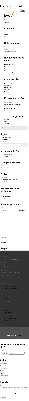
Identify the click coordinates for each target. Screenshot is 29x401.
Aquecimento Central (10, 51)
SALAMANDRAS (8, 312)
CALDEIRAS (7, 310)
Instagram (7, 299)
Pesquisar (3, 141)
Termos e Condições (10, 286)
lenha (5, 47)
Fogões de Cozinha (9, 108)
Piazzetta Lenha (9, 64)
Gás (5, 32)
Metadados (19, 335)
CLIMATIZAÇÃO (8, 316)
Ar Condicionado (9, 83)
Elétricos (6, 71)
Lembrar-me (4, 368)
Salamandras (11, 43)
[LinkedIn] (2, 240)
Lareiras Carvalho (12, 6)
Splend (6, 156)
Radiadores (7, 89)
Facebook (7, 297)
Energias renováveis (15, 98)
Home (4, 128)
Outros (6, 110)
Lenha (6, 34)
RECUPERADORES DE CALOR (12, 314)
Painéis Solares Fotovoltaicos (12, 104)
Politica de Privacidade (10, 288)
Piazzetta (7, 154)
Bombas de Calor (9, 85)
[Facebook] (1, 240)
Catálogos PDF (16, 116)
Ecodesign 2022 (10, 204)
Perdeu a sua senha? (6, 371)
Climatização (11, 79)
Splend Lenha (8, 66)
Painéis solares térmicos (11, 102)
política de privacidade (10, 394)
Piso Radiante (8, 87)
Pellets (6, 36)
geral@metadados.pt (7, 137)
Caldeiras (9, 28)
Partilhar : (4, 237)
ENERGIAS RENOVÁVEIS (11, 318)
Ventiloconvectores (9, 92)
